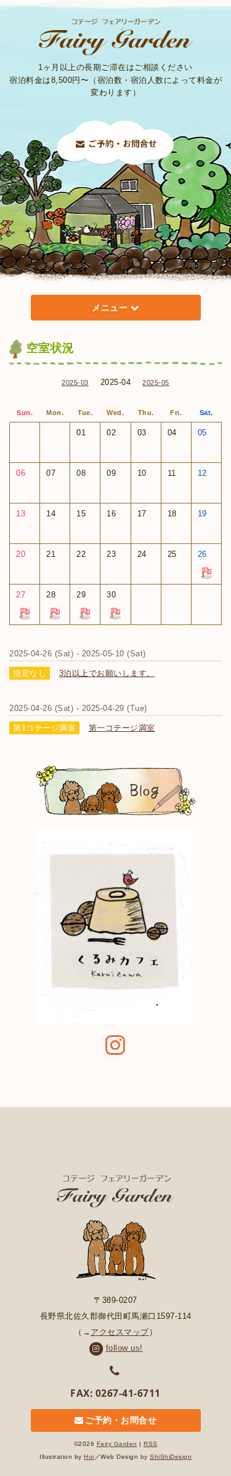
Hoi (89, 1456)
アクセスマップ (120, 1332)
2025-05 (155, 382)
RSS (151, 1443)
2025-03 (75, 382)
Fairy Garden (117, 1443)
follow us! (124, 1348)
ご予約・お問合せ (120, 1420)
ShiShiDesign (171, 1456)
